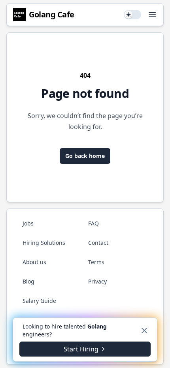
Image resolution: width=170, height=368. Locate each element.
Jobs (28, 223)
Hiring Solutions (44, 242)
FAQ (93, 223)
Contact (98, 242)
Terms (96, 262)
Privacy (97, 281)
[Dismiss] (144, 330)
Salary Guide (39, 300)
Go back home (85, 156)
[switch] (132, 14)
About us (34, 262)
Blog (28, 281)
